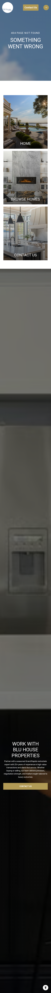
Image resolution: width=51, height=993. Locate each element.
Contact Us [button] (30, 7)
